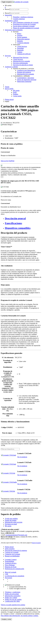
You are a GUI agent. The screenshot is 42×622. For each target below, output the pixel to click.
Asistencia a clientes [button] (11, 67)
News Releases (10, 565)
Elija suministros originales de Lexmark (25, 22)
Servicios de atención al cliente (23, 65)
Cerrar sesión (17, 96)
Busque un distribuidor (12, 556)
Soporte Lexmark (36, 542)
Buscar (7, 9)
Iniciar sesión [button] (9, 88)
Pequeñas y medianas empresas (23, 17)
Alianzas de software (24, 54)
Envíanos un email (11, 524)
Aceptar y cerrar (6, 619)
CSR (6, 574)
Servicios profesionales (20, 63)
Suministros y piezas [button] (11, 21)
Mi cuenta (16, 90)
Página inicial (9, 99)
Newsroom (8, 578)
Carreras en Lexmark (11, 552)
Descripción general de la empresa (16, 550)
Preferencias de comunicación (14, 569)
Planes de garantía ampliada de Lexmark (26, 28)
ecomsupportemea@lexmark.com (16, 535)
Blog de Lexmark (10, 572)
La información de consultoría (14, 576)
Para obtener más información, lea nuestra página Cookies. (19, 615)
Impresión (20, 50)
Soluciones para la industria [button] (14, 30)
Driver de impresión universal (26, 79)
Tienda (7, 87)
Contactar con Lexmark (12, 554)
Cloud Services (22, 46)
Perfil (15, 92)
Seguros (19, 35)
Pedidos (15, 94)
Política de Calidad (11, 597)
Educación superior (23, 39)
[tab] (23, 218)
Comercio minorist (23, 43)
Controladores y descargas (25, 78)
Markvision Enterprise (24, 81)
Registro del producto (24, 72)
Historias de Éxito (10, 567)
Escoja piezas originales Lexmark (24, 26)
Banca (19, 33)
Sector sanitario (22, 37)
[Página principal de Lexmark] (20, 2)
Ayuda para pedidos (11, 518)
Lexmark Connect (11, 559)
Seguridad (20, 48)
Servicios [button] (8, 56)
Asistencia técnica (10, 563)
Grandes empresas (19, 19)
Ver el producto (22, 457)
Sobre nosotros (9, 549)
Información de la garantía (21, 61)
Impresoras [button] (8, 15)
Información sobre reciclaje (13, 522)
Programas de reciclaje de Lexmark (24, 24)
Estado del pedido (10, 520)
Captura (19, 52)
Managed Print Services (20, 57)
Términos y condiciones (12, 592)
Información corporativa (12, 596)
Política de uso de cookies (13, 599)
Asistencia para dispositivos (26, 70)
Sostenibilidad (9, 561)
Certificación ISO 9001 (12, 601)
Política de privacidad (12, 594)
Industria (20, 41)
